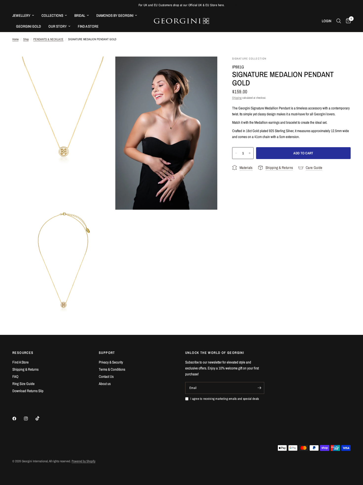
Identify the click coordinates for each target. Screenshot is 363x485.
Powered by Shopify (83, 461)
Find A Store (20, 362)
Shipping (237, 98)
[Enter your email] (259, 388)
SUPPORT (107, 352)
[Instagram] (29, 418)
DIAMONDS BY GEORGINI (114, 15)
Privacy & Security (111, 362)
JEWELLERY (21, 15)
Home (15, 39)
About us (105, 383)
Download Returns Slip (27, 390)
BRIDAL (79, 15)
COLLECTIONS (52, 15)
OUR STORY (57, 26)
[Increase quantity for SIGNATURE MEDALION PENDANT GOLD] (249, 153)
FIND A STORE (88, 26)
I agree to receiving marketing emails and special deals (224, 399)
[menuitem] (25, 15)
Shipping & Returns (25, 369)
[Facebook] (17, 418)
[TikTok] (41, 418)
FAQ (15, 376)
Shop (26, 39)
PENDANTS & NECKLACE (48, 39)
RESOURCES (23, 352)
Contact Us (106, 376)
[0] (347, 21)
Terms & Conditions (112, 369)
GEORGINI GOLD (28, 26)
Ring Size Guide (23, 383)
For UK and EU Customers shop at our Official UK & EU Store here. (182, 5)
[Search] (338, 21)
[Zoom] (104, 67)
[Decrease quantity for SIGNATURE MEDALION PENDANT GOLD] (236, 153)
